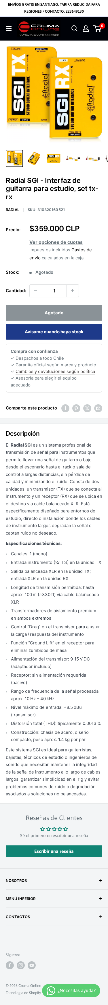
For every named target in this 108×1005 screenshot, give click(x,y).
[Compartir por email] (98, 408)
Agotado (54, 312)
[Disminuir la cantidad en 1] (36, 291)
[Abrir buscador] (74, 28)
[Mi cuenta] (86, 28)
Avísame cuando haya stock (54, 331)
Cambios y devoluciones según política (55, 371)
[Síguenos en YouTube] (32, 965)
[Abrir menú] (9, 28)
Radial (12, 209)
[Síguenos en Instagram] (21, 965)
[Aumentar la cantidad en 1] (73, 291)
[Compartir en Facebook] (65, 408)
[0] (97, 28)
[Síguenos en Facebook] (10, 965)
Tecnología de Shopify (23, 993)
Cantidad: (16, 290)
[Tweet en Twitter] (87, 408)
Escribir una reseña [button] (54, 851)
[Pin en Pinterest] (76, 408)
